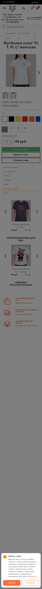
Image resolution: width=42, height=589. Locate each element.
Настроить (32, 576)
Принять (11, 583)
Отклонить (30, 583)
